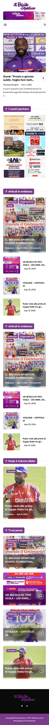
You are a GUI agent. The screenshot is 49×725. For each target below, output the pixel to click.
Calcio (10, 577)
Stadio (10, 206)
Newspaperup (18, 721)
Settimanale (12, 202)
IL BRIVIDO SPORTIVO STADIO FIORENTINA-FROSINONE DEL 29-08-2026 (20, 244)
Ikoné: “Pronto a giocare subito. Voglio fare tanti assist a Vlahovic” (18, 80)
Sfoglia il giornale (27, 202)
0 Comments (35, 248)
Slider (20, 37)
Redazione (9, 248)
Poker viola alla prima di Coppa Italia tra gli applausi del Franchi (34, 307)
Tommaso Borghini (11, 85)
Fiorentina (11, 37)
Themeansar (30, 721)
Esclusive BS (20, 577)
